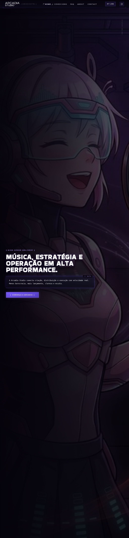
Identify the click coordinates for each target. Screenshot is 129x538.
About (80, 4)
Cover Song (60, 4)
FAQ (72, 4)
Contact (92, 4)
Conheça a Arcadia (22, 295)
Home (48, 4)
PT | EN (110, 4)
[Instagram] (122, 4)
